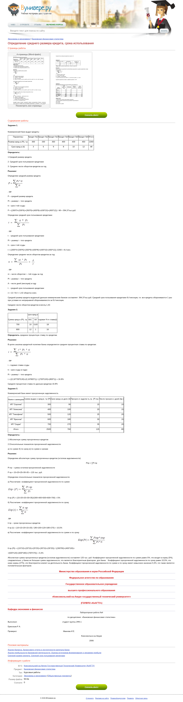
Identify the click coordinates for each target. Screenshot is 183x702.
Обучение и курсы (54, 25)
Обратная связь (141, 698)
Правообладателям (117, 698)
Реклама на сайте (102, 698)
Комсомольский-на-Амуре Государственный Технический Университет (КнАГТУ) (59, 666)
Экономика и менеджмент (19, 39)
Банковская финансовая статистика (47, 39)
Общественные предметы (59, 676)
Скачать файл (91, 115)
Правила (130, 698)
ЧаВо (13, 25)
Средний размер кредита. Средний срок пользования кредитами (36, 656)
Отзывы (37, 25)
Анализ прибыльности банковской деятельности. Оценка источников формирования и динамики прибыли (54, 653)
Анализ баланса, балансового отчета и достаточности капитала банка (39, 650)
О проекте (24, 25)
